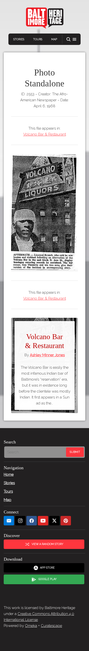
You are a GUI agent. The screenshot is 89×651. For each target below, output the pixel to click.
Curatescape (51, 625)
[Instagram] (20, 521)
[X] (54, 521)
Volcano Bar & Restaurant (44, 134)
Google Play (47, 579)
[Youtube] (43, 521)
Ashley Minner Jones (47, 355)
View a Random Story (47, 544)
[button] (71, 39)
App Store (47, 567)
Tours (37, 39)
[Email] (9, 521)
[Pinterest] (66, 521)
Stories (18, 39)
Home (9, 474)
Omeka (31, 625)
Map (54, 39)
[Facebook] (31, 521)
